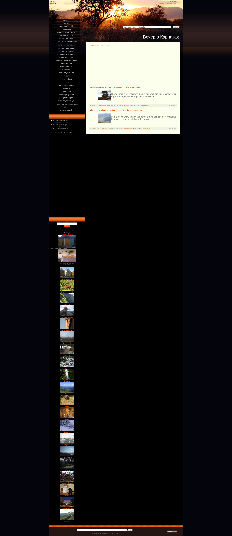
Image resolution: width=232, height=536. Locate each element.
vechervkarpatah (126, 105)
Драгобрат (67, 521)
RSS (178, 3)
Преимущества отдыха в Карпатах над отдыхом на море (115, 87)
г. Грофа (67, 470)
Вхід (174, 3)
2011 (97, 46)
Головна (161, 3)
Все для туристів (58, 124)
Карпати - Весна (67, 457)
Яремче (67, 304)
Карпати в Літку (67, 292)
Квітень (103, 46)
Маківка (67, 381)
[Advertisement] (67, 15)
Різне (67, 368)
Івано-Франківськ (67, 279)
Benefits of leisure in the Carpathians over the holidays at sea (116, 110)
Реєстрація (168, 3)
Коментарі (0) (145, 105)
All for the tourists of (59, 128)
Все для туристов (59, 120)
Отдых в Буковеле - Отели (62, 132)
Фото (67, 406)
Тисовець (67, 343)
